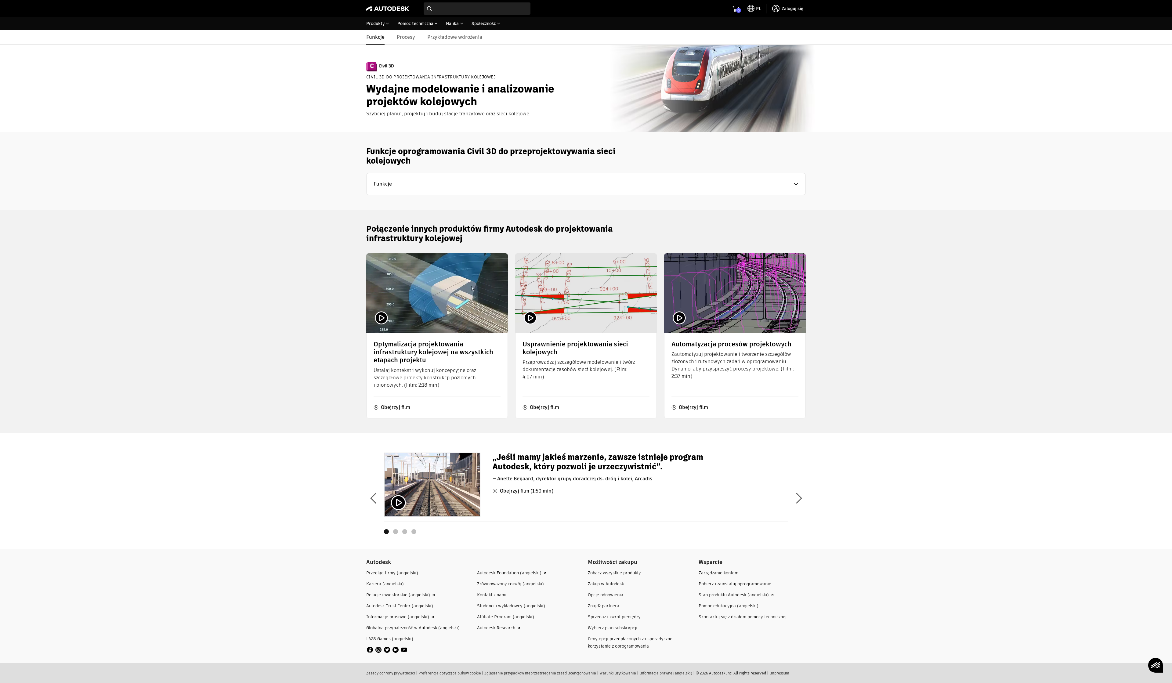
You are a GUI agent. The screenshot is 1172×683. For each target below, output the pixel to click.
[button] (586, 184)
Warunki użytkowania (617, 673)
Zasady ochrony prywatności (390, 673)
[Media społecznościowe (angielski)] (387, 649)
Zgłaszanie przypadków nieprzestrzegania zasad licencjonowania (540, 673)
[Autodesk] (387, 8)
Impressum (779, 673)
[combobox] (477, 8)
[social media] (387, 649)
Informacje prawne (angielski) (665, 673)
